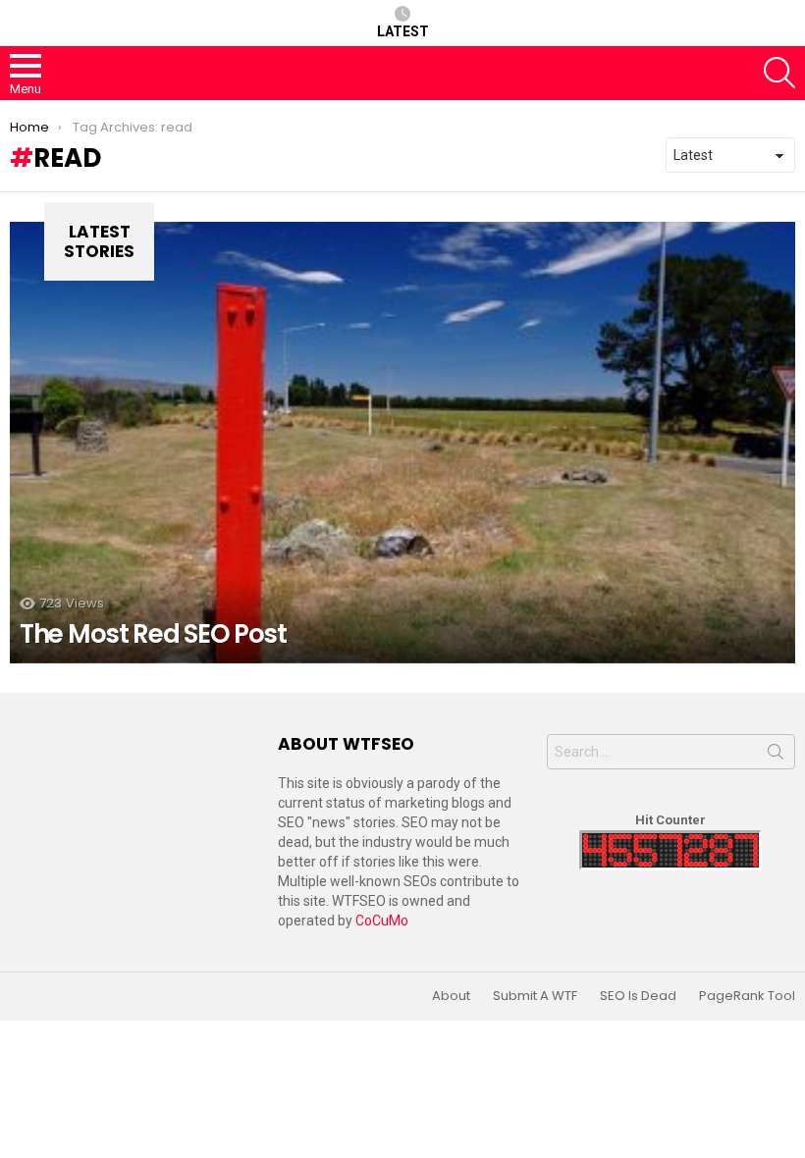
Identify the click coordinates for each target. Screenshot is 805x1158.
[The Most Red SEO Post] (402, 442)
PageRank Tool (747, 996)
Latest (403, 31)
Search (775, 755)
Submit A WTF (535, 996)
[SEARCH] (779, 72)
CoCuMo (381, 920)
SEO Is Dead (638, 996)
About (451, 996)
